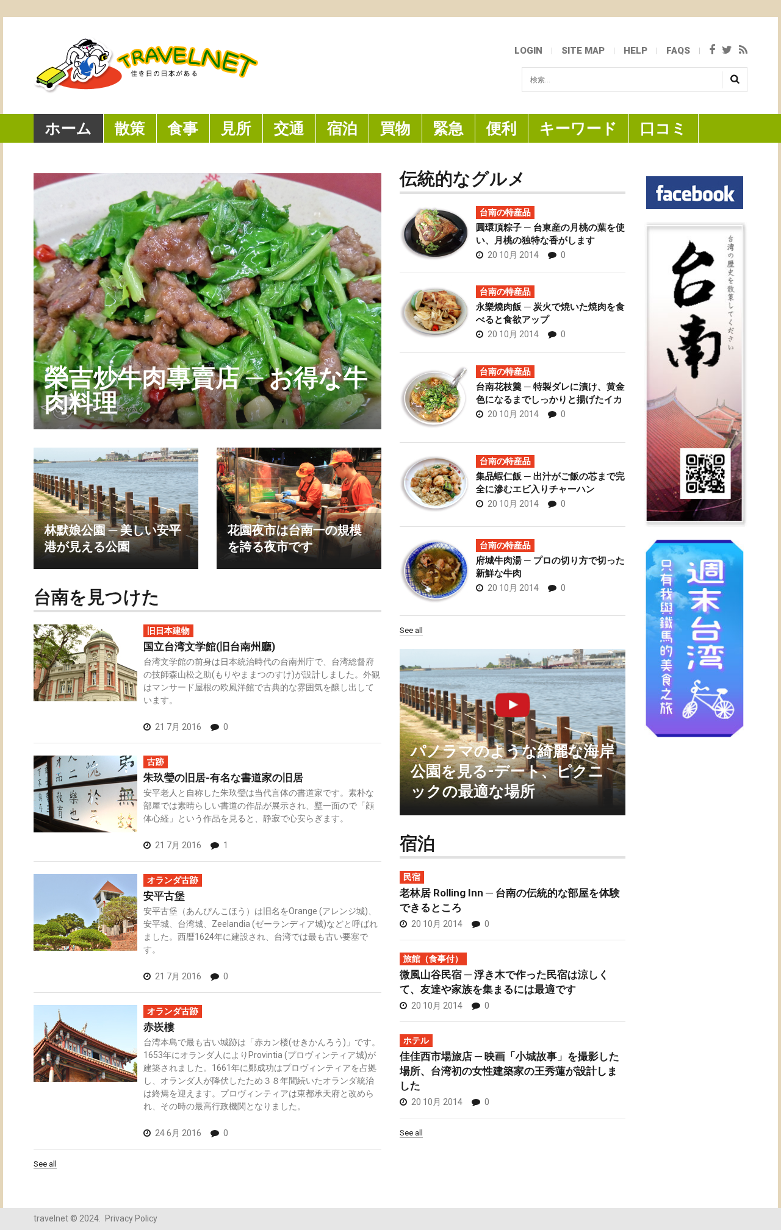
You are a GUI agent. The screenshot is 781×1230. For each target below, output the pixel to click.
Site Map (583, 50)
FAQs (678, 50)
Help (635, 50)
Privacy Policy (131, 1218)
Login (528, 50)
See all (411, 630)
